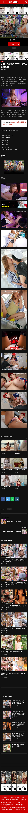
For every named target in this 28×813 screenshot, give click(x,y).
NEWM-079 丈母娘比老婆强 (14, 521)
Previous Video (5, 517)
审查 (7, 5)
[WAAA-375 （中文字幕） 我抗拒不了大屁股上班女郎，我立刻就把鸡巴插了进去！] (14, 574)
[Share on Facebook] (3, 499)
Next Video (24, 527)
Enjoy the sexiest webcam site (14, 56)
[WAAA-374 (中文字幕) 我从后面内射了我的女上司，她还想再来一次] (14, 551)
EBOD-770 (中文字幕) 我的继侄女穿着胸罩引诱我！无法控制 (13, 674)
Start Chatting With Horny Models (23, 11)
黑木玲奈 (8, 137)
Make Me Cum (5, 452)
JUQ (8, 142)
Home (2, 5)
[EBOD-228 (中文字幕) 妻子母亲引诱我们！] (14, 642)
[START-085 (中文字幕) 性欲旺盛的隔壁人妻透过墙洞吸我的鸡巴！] (14, 619)
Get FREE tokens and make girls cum (5, 11)
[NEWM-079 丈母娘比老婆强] (3, 521)
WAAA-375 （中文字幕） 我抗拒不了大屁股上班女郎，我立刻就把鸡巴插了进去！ (13, 583)
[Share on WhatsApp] (12, 499)
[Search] (26, 2)
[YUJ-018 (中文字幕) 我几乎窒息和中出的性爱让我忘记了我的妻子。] (14, 596)
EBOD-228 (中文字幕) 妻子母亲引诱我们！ (12, 652)
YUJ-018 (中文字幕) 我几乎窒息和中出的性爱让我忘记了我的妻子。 (13, 606)
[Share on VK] (17, 499)
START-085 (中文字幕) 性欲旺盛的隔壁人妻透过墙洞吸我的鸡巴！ (14, 629)
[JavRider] (14, 2)
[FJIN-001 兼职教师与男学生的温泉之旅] (24, 531)
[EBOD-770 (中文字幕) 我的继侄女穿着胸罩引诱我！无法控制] (14, 664)
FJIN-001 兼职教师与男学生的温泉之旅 (11, 531)
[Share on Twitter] (8, 499)
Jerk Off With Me (14, 11)
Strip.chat (4, 12)
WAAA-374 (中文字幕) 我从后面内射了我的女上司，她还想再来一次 (13, 560)
